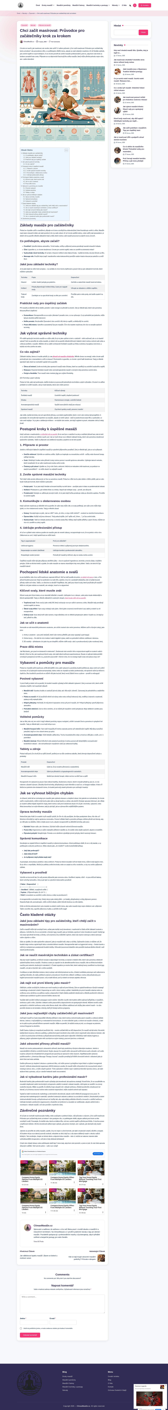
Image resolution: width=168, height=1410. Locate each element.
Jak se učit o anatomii (32, 181)
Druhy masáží (67, 1376)
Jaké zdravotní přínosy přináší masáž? (37, 214)
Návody (24, 13)
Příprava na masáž (44, 25)
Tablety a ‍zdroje (30, 192)
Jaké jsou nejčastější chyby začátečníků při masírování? (42, 212)
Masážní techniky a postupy (72, 1387)
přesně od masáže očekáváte (63, 356)
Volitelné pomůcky (31, 190)
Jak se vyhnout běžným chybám (32, 194)
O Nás (110, 1383)
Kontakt (110, 1387)
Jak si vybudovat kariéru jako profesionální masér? (40, 216)
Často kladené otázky (29, 203)
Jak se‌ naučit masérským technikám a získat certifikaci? (42, 207)
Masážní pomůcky (69, 1380)
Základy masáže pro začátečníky (32, 153)
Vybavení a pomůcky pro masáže (32, 186)
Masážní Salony (68, 1383)
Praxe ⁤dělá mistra (30, 183)
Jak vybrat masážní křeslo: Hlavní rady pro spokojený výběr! (133, 109)
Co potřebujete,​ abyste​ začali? (34, 155)
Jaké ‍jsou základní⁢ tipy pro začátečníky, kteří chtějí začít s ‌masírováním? (46, 205)
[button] (144, 5)
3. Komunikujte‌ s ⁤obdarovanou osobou (36, 173)
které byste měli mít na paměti (75, 598)
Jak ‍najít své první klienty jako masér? (36, 210)
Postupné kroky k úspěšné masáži (32, 166)
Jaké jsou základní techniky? (34, 157)
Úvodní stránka (113, 1376)
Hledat (117, 25)
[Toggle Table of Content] (65, 150)
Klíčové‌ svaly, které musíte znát (35, 179)
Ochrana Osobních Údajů (117, 1390)
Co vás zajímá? (30, 164)
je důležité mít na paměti (48, 434)
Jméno (23, 1318)
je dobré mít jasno (87, 577)
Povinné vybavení (31, 188)
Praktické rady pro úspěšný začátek (36, 159)
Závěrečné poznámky (29, 218)
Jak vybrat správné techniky (31, 162)
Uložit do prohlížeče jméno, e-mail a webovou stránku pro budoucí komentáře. (48, 1328)
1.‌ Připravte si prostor (32, 168)
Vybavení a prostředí (31, 201)
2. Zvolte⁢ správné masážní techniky (36, 170)
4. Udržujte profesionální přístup (35, 175)
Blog (109, 1380)
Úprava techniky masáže (33, 197)
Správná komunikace (31, 199)
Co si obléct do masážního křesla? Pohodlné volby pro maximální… (133, 149)
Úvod (18, 13)
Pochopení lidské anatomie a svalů (33, 177)
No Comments (55, 42)
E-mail (53, 1318)
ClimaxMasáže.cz (43, 1225)
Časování (32, 13)
